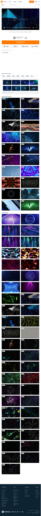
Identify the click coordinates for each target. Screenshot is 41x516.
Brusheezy (3, 489)
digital (27, 75)
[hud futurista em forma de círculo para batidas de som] (11, 193)
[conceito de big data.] (30, 136)
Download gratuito (20, 42)
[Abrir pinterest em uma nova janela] (17, 511)
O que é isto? (10, 50)
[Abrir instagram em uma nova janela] (14, 511)
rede (13, 75)
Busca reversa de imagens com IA (5, 500)
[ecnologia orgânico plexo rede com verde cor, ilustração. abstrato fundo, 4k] (11, 434)
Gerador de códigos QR (4, 505)
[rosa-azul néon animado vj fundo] (11, 230)
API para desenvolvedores (5, 498)
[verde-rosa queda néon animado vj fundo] (11, 241)
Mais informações (5, 52)
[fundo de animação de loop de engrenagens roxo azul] (11, 136)
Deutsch (36, 494)
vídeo (32, 75)
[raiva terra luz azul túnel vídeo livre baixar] (30, 193)
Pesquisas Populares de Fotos (15, 500)
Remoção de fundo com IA (4, 503)
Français (36, 495)
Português (36, 492)
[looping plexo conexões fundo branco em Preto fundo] (30, 434)
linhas (18, 75)
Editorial (20, 1)
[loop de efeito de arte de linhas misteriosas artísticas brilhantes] (11, 182)
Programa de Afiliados (15, 494)
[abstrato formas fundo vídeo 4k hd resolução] (11, 205)
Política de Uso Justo (34, 512)
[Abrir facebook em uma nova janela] (12, 511)
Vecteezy (3, 490)
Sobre (26, 493)
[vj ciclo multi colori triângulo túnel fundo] (30, 170)
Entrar (36, 1)
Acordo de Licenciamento (15, 490)
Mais (36, 497)
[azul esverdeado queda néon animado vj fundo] (30, 241)
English (36, 489)
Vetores (5, 1)
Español (36, 490)
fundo (22, 75)
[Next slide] (36, 75)
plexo (4, 75)
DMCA (14, 491)
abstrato (8, 75)
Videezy (3, 492)
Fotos (10, 1)
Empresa (3, 494)
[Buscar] (35, 4)
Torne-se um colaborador (27, 495)
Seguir (26, 38)
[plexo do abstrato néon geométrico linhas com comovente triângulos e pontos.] (11, 366)
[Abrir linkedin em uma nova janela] (15, 511)
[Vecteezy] (2, 2)
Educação (3, 495)
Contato (26, 491)
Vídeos (15, 1)
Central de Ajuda (26, 490)
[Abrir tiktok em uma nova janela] (19, 511)
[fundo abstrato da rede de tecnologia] (11, 170)
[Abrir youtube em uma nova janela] (22, 511)
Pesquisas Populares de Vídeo (15, 503)
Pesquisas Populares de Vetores (15, 496)
